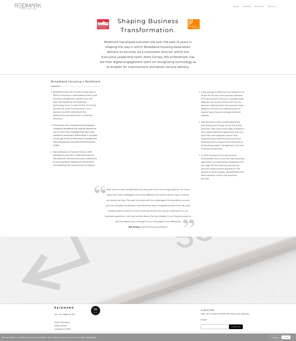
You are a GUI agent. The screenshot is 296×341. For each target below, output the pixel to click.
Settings (275, 337)
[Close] (293, 337)
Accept (286, 337)
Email (203, 320)
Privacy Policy (91, 337)
